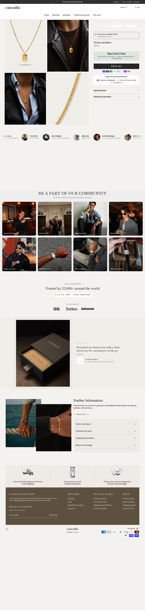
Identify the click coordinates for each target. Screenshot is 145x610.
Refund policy (129, 502)
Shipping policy (129, 505)
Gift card (97, 15)
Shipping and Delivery (103, 505)
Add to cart (116, 66)
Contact (116, 2)
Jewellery (67, 15)
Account (136, 2)
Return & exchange (84, 445)
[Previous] (52, 2)
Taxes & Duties (99, 498)
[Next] (93, 2)
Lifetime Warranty (84, 431)
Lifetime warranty (82, 15)
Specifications (100, 90)
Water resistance (83, 424)
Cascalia (75, 532)
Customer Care (100, 502)
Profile (129, 2)
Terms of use (128, 508)
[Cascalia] (13, 7)
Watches (56, 15)
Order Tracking (100, 508)
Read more (81, 414)
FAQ (124, 2)
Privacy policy (129, 498)
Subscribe (53, 515)
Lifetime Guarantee (102, 97)
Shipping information (85, 438)
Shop (46, 15)
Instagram (131, 528)
